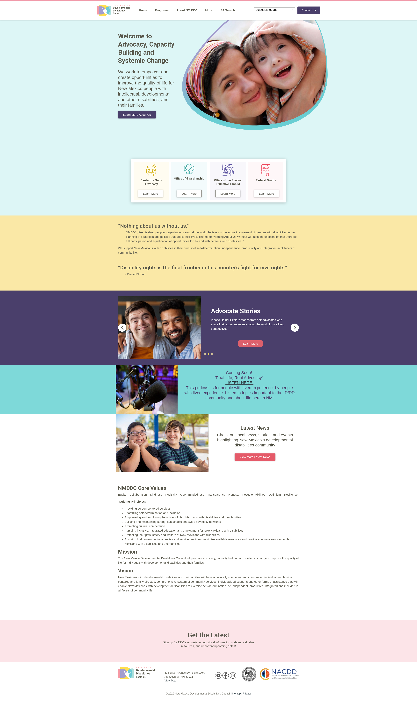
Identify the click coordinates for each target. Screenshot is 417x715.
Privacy (247, 693)
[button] (122, 327)
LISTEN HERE (239, 382)
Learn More (150, 193)
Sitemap (236, 693)
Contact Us (309, 10)
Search (229, 10)
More (208, 10)
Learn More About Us (137, 114)
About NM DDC (186, 10)
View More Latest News (255, 457)
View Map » (171, 680)
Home (143, 10)
